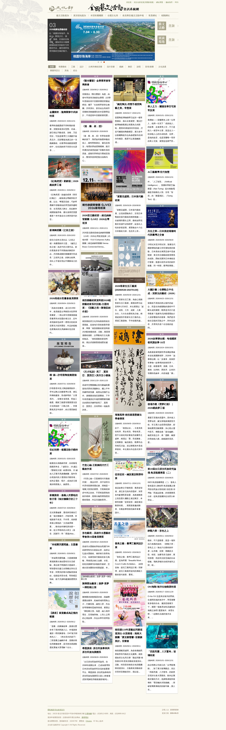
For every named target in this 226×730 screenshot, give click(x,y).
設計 (82, 67)
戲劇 (121, 67)
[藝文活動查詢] (167, 26)
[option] (101, 40)
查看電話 (85, 717)
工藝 (73, 67)
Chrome (89, 721)
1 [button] (98, 62)
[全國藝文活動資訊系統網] (113, 7)
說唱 (139, 67)
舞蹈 (130, 67)
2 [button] (101, 62)
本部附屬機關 (97, 15)
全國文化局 (113, 15)
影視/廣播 (149, 67)
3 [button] (104, 62)
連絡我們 (169, 2)
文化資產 (162, 67)
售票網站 (152, 15)
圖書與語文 (55, 70)
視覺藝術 (62, 67)
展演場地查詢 (79, 15)
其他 (67, 70)
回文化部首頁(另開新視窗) (144, 2)
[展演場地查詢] (167, 40)
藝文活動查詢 (62, 15)
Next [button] (151, 40)
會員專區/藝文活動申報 (133, 15)
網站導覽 (159, 2)
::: (48, 1)
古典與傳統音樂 (95, 67)
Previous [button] (51, 40)
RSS (176, 2)
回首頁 (128, 2)
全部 (52, 67)
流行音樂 (111, 67)
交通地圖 (88, 714)
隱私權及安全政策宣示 (56, 710)
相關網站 (165, 15)
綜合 (75, 70)
